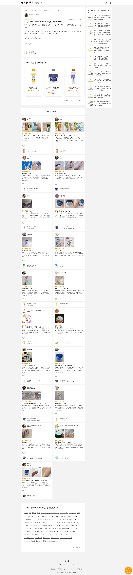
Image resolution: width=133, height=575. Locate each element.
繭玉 (60, 528)
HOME (66, 561)
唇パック (26, 522)
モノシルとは (70, 564)
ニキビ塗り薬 (38, 538)
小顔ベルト (39, 541)
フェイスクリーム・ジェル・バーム (41, 534)
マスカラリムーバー (42, 516)
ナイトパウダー (64, 513)
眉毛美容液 (43, 519)
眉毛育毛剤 (50, 519)
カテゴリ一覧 (62, 564)
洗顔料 (78, 513)
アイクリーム (35, 519)
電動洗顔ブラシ (66, 528)
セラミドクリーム (29, 531)
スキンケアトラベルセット (45, 525)
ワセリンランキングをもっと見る (72, 100)
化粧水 (26, 513)
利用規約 (60, 569)
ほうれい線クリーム (66, 534)
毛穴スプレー (75, 516)
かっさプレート (53, 541)
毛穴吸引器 (46, 541)
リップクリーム (34, 522)
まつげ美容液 (27, 519)
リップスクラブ (43, 522)
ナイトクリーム (56, 534)
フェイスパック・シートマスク (69, 525)
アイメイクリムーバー (30, 516)
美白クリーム (74, 528)
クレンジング (72, 513)
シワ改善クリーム (29, 538)
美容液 (34, 513)
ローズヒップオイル (70, 531)
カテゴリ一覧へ (77, 547)
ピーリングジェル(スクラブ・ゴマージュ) (60, 516)
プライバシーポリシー (69, 569)
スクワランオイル (59, 531)
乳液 (30, 513)
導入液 (38, 513)
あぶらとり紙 (74, 522)
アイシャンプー (58, 519)
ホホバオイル (49, 531)
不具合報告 (79, 569)
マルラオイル (27, 534)
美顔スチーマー (55, 538)
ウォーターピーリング (66, 538)
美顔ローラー (46, 538)
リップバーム (72, 519)
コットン (26, 525)
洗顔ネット (48, 528)
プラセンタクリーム (40, 531)
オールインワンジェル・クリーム (50, 513)
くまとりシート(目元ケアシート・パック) (59, 522)
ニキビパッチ (56, 525)
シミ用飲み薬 (33, 525)
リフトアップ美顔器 (29, 541)
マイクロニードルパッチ (30, 528)
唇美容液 (65, 519)
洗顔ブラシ (55, 528)
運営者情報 (53, 569)
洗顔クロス (41, 528)
